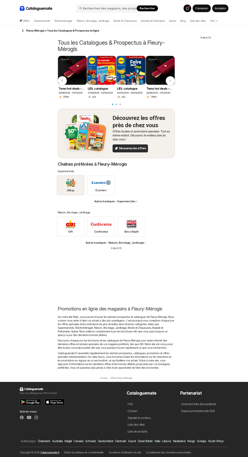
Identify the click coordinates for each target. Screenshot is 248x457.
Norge (191, 441)
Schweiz (90, 441)
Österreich (44, 441)
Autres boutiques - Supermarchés (114, 201)
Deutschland (105, 441)
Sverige (201, 441)
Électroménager (84, 327)
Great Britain (145, 441)
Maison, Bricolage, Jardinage (110, 327)
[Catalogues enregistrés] (187, 8)
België (68, 441)
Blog (183, 20)
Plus (212, 20)
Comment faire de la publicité (198, 404)
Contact (132, 411)
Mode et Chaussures (139, 327)
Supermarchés (66, 327)
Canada (78, 441)
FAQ (130, 404)
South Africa (215, 441)
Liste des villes (198, 20)
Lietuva (166, 441)
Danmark (120, 441)
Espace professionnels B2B (198, 411)
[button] (30, 402)
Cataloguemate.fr (49, 452)
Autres (74, 331)
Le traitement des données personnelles (168, 452)
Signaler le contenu (139, 418)
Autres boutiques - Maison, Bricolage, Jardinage (115, 242)
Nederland (179, 441)
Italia (157, 441)
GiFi (142, 344)
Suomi (132, 441)
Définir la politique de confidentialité (84, 452)
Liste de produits (137, 431)
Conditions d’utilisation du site (125, 452)
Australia (57, 441)
